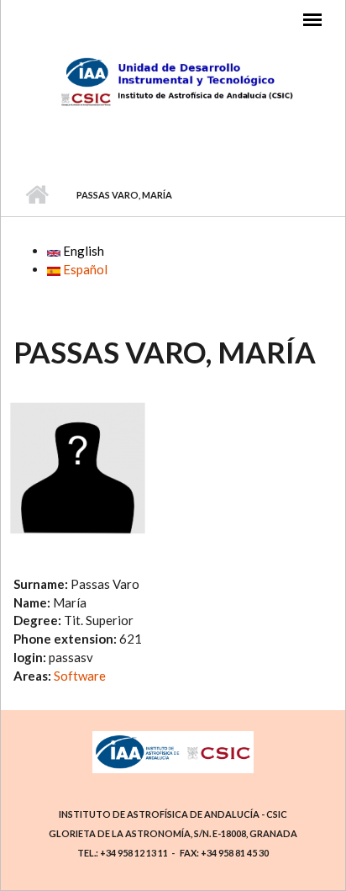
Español (83, 269)
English (82, 250)
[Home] (173, 82)
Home (36, 195)
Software (80, 675)
